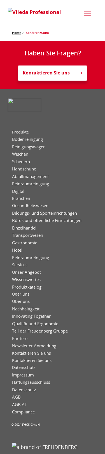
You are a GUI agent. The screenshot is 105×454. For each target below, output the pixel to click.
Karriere (19, 338)
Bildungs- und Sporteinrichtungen (44, 213)
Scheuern (21, 161)
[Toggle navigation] (87, 13)
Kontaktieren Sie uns (31, 353)
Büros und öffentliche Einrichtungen (46, 220)
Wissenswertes (26, 279)
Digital (18, 191)
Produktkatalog (26, 287)
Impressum (23, 375)
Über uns (20, 294)
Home (16, 33)
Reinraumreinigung (30, 183)
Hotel (17, 250)
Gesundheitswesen (30, 205)
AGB (16, 397)
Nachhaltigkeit (25, 309)
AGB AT (19, 404)
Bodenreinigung (27, 139)
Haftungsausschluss (31, 382)
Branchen (21, 198)
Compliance (23, 412)
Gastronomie (24, 242)
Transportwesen (27, 235)
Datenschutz (24, 367)
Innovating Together (31, 316)
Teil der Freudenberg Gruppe (40, 331)
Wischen (20, 154)
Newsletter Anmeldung (34, 345)
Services (19, 264)
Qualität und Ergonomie (35, 323)
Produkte (20, 132)
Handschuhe (24, 169)
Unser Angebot (26, 272)
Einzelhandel (24, 228)
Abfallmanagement (30, 176)
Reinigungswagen (29, 146)
